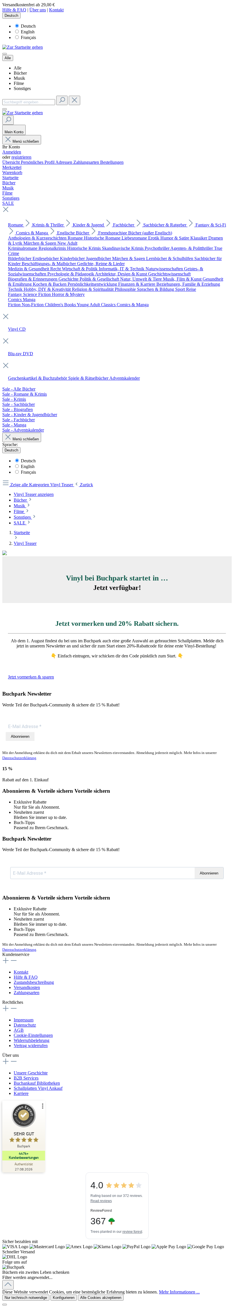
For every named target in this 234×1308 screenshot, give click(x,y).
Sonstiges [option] (22, 88)
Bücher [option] (20, 73)
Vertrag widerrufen (31, 1045)
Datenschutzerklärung (19, 758)
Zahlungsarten (86, 162)
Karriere (21, 1093)
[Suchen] (62, 100)
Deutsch (28, 26)
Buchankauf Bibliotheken (37, 1083)
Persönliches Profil (38, 162)
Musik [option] (19, 78)
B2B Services (26, 1078)
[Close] (4, 1304)
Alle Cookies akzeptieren (100, 1297)
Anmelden (11, 152)
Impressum (23, 1019)
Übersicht (11, 162)
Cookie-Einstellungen (33, 1035)
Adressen (64, 162)
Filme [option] (19, 83)
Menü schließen (26, 141)
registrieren (21, 157)
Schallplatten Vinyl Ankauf (38, 1088)
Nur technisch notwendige (26, 1297)
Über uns (37, 9)
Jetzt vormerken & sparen (31, 677)
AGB (19, 1030)
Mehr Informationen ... (179, 1291)
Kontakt (56, 9)
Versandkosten (27, 987)
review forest (132, 1232)
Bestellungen (112, 162)
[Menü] (4, 54)
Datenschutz (25, 1025)
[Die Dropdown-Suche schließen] (74, 100)
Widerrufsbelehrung (31, 1040)
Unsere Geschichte (31, 1072)
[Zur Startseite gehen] (22, 47)
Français (28, 37)
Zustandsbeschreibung (34, 982)
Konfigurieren (63, 1297)
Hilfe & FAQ (14, 9)
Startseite (22, 532)
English (28, 31)
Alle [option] (17, 68)
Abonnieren (20, 736)
